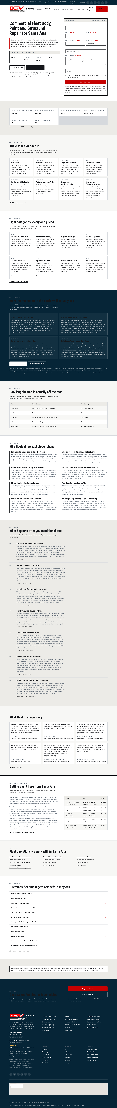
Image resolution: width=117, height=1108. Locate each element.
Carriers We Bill (92, 1060)
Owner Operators (48, 865)
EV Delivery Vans (70, 1027)
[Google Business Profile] (87, 2)
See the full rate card (34, 68)
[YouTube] (102, 2)
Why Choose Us (46, 1057)
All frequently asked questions (19, 951)
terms (78, 75)
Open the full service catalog (18, 282)
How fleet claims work (37, 363)
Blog (66, 1049)
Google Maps (76, 1105)
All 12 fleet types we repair (17, 203)
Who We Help (47, 9)
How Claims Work (92, 1055)
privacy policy (87, 75)
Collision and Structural (49, 1016)
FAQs (83, 9)
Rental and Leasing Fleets (17, 860)
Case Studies (68, 1055)
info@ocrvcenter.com (15, 1042)
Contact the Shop (92, 1027)
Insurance (57, 9)
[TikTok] (106, 2)
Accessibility (28, 1105)
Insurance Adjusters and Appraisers (20, 868)
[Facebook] (95, 2)
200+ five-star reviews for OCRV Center (21, 1048)
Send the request (85, 82)
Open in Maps (16, 1086)
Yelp (83, 1105)
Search (83, 3)
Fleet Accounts (91, 1025)
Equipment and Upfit (48, 1027)
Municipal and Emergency (72, 1025)
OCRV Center (85, 970)
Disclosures (36, 1105)
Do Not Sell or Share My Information (53, 1105)
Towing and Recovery (15, 865)
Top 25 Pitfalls (91, 1052)
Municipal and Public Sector (51, 860)
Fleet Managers (81, 865)
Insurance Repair (92, 1049)
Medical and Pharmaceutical (85, 860)
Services (39, 9)
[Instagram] (98, 2)
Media (71, 9)
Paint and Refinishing (48, 1019)
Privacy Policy (13, 1105)
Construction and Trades (84, 857)
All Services (45, 1030)
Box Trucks (68, 1016)
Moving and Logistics (49, 862)
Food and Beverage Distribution (52, 857)
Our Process (45, 1055)
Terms (21, 1105)
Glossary (67, 1057)
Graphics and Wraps (48, 1022)
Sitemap (68, 1105)
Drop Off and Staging (93, 1019)
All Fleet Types (69, 1030)
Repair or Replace (92, 1057)
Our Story (45, 1052)
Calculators (68, 1060)
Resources (65, 9)
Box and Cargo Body (48, 1025)
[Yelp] (91, 2)
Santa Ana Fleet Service (94, 1016)
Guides (67, 1052)
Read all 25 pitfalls (17, 363)
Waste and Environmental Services (19, 862)
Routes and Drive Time (94, 1022)
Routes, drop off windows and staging (21, 832)
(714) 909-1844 (91, 9)
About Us (45, 1049)
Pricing (78, 9)
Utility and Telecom (82, 862)
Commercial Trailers (71, 1022)
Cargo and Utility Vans (71, 1019)
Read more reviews (15, 767)
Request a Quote (100, 9)
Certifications (46, 1063)
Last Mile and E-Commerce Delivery (20, 857)
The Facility (45, 1060)
